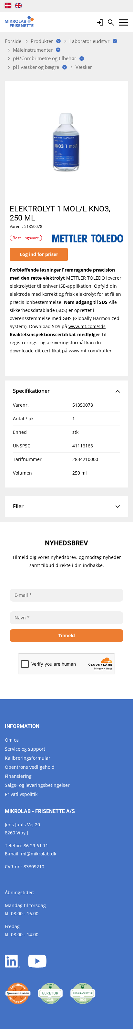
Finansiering (18, 776)
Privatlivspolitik (21, 794)
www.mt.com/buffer (90, 351)
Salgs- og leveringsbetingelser (37, 785)
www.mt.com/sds (87, 326)
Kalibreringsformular (27, 758)
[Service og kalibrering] (18, 994)
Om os (12, 740)
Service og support (25, 749)
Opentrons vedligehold (30, 767)
